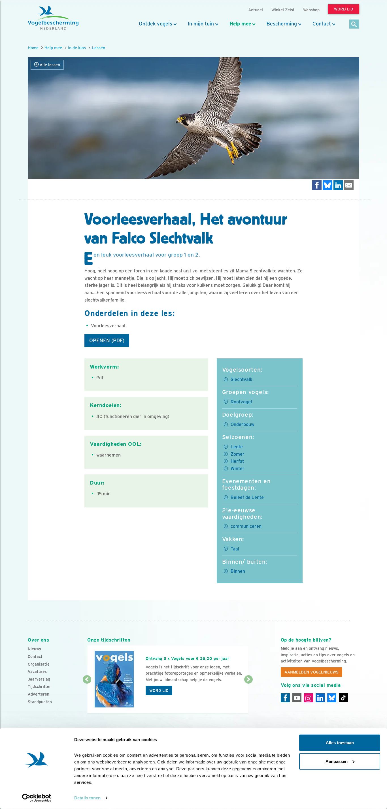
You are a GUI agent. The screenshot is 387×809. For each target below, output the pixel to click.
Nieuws (34, 649)
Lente (237, 446)
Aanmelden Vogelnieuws (311, 672)
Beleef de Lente (247, 497)
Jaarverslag (39, 679)
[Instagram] (308, 697)
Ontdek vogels (155, 24)
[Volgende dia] (248, 697)
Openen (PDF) (106, 340)
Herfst (237, 461)
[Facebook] (285, 697)
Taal (235, 549)
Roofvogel (241, 401)
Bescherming (282, 24)
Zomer (237, 454)
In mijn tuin (201, 24)
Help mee (240, 24)
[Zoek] (354, 24)
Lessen (98, 47)
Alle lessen (49, 65)
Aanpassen (337, 761)
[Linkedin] (320, 697)
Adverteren (38, 694)
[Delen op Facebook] (317, 185)
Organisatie (39, 664)
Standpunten (40, 702)
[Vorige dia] (87, 697)
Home (33, 47)
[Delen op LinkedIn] (338, 185)
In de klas (77, 47)
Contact (321, 24)
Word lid (159, 690)
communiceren (246, 526)
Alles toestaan (340, 742)
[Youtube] (296, 697)
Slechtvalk (241, 379)
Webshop (311, 9)
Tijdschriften (40, 686)
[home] (53, 18)
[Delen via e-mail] (349, 185)
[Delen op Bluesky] (327, 185)
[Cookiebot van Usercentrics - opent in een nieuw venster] (36, 798)
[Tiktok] (343, 697)
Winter (237, 468)
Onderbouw (242, 424)
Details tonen (87, 797)
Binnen (238, 571)
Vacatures (37, 671)
